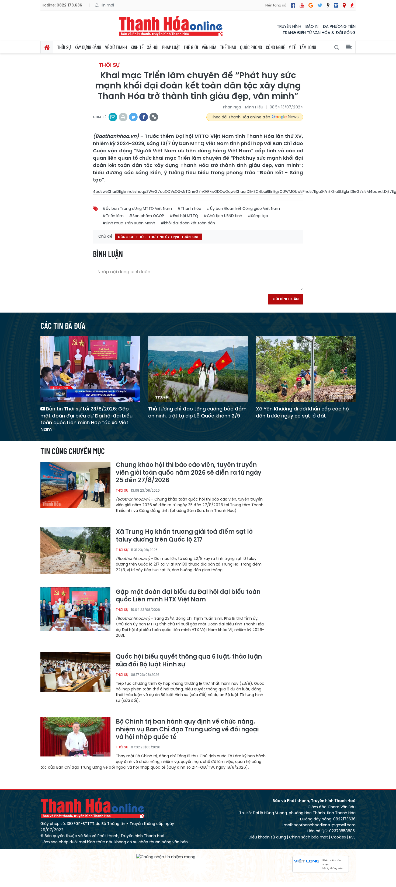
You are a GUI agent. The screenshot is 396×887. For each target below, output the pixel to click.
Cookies (338, 837)
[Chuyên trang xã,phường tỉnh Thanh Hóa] (344, 5)
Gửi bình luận (286, 299)
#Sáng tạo (258, 215)
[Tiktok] (328, 5)
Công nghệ (275, 47)
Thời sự (64, 47)
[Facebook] (293, 5)
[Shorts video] (352, 5)
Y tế (292, 47)
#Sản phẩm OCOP (146, 215)
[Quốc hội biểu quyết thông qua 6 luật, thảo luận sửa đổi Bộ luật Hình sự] (75, 675)
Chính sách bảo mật (308, 837)
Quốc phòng (251, 47)
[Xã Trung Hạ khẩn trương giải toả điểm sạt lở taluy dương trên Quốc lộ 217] (75, 550)
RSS (352, 837)
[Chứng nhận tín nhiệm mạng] (165, 856)
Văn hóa (209, 47)
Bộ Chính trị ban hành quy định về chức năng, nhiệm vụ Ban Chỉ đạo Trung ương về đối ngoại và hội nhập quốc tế (187, 729)
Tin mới (106, 5)
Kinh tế (137, 47)
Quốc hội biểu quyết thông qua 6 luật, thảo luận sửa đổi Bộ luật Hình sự (189, 660)
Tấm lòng (308, 47)
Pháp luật (171, 47)
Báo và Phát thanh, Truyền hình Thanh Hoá (92, 808)
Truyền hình (289, 26)
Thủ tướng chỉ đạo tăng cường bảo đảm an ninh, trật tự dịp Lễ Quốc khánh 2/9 (197, 412)
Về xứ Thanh (116, 47)
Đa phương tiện (339, 26)
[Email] (113, 117)
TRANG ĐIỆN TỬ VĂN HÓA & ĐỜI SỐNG (319, 32)
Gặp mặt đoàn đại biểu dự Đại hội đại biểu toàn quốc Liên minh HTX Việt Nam (188, 596)
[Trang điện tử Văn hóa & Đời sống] (336, 5)
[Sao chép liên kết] (154, 117)
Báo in (311, 26)
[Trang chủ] (47, 47)
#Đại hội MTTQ (183, 215)
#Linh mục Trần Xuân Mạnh (128, 223)
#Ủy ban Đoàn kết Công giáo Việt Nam (243, 208)
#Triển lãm (113, 215)
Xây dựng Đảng (88, 47)
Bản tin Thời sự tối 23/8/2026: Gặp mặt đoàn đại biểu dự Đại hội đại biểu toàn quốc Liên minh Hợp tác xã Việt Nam (86, 419)
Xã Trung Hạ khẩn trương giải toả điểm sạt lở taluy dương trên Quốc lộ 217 (184, 535)
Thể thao (228, 47)
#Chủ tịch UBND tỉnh (222, 215)
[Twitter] (319, 5)
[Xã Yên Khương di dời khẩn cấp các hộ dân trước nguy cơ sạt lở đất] (306, 369)
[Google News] (310, 5)
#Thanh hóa (189, 208)
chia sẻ (99, 117)
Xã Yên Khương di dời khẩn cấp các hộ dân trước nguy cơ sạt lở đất (302, 412)
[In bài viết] (123, 117)
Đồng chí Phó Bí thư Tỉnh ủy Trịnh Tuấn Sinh (159, 237)
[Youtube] (302, 5)
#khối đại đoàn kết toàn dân (188, 223)
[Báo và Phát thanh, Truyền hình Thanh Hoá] (171, 26)
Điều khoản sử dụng (267, 837)
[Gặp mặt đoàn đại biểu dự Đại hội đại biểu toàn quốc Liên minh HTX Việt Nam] (75, 610)
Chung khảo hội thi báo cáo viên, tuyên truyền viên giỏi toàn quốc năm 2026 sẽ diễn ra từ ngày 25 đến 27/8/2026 (188, 472)
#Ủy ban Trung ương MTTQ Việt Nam (137, 208)
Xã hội (152, 47)
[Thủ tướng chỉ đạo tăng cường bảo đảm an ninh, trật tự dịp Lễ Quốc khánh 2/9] (198, 369)
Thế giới (191, 47)
